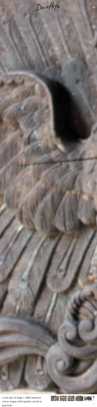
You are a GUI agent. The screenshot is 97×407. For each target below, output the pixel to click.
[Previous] (50, 398)
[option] (55, 399)
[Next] (94, 398)
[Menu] (3, 7)
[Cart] (94, 7)
